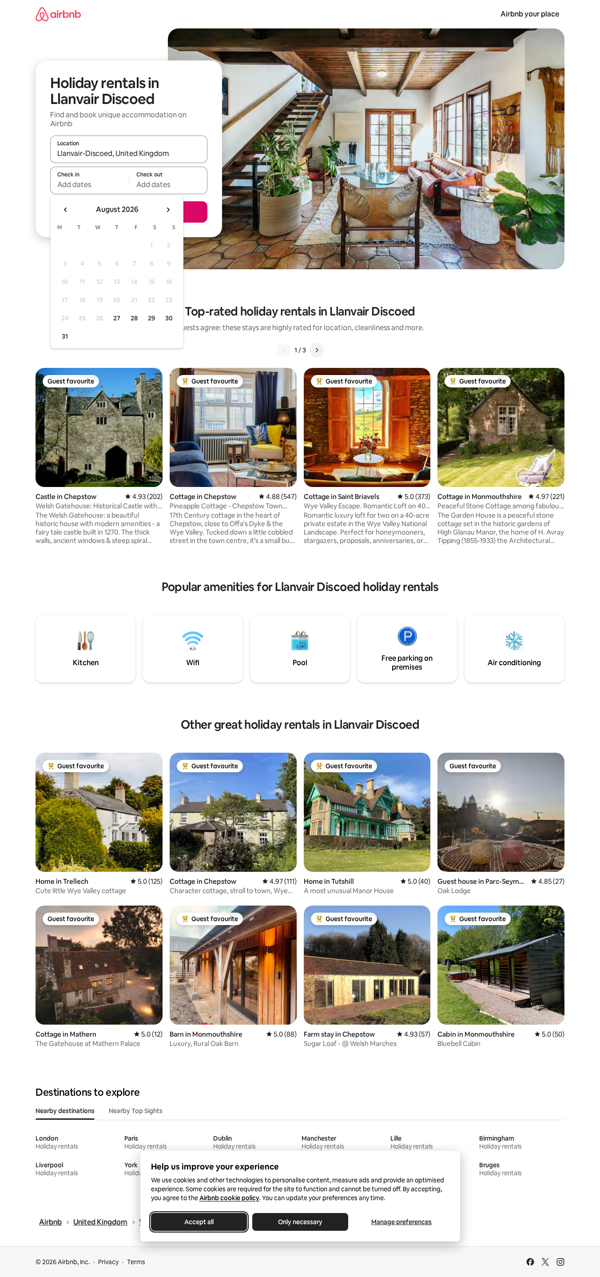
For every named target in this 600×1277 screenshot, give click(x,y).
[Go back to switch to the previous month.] (65, 209)
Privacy (108, 1262)
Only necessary (300, 1222)
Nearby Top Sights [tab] (136, 1111)
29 (151, 318)
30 (169, 318)
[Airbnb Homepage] (58, 14)
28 (134, 318)
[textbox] (89, 184)
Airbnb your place (530, 14)
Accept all (199, 1222)
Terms (136, 1262)
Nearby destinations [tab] (65, 1111)
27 (116, 318)
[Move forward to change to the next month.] (168, 209)
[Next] (317, 350)
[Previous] (284, 350)
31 (65, 336)
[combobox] (128, 153)
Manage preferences (401, 1222)
